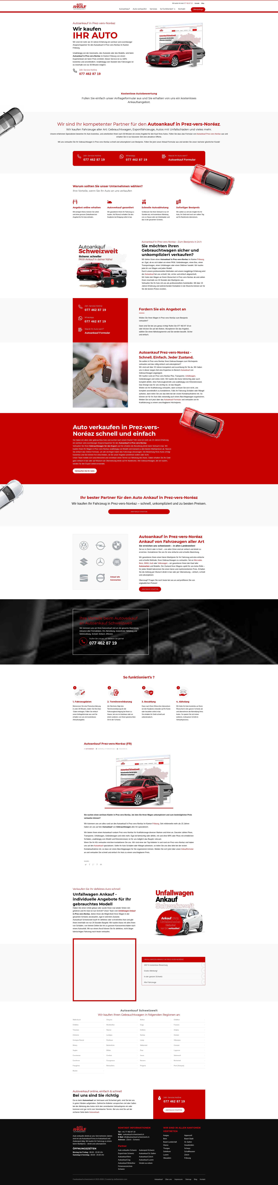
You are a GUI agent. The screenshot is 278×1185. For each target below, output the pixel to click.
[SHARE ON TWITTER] (85, 864)
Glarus (165, 1145)
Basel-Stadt (188, 1139)
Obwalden (167, 1158)
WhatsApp (130, 156)
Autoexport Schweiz (146, 1150)
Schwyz (187, 1148)
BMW (146, 563)
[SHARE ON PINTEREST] (97, 864)
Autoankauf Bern (124, 1157)
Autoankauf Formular (182, 159)
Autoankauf (149, 274)
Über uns (168, 1179)
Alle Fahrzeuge (150, 982)
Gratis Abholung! (150, 971)
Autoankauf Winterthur (126, 1163)
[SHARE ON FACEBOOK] (89, 864)
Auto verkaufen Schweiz (127, 1150)
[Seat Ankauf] (83, 578)
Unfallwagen (190, 376)
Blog (202, 3)
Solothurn (167, 1151)
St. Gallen (188, 1142)
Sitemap (188, 1179)
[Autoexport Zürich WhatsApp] (121, 156)
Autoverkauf (94, 1112)
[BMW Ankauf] (116, 545)
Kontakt (197, 3)
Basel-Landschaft (170, 1142)
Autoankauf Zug (124, 1160)
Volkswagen (162, 563)
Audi (151, 563)
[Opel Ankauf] (100, 545)
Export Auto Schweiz (126, 1153)
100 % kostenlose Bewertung (156, 965)
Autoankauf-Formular (172, 400)
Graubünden (189, 1145)
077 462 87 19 (188, 3)
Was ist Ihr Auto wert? (177, 156)
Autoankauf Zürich (146, 1157)
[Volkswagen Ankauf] (83, 545)
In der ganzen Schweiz (153, 977)
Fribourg (200, 259)
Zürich (186, 1155)
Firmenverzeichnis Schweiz (125, 1167)
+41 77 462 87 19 (128, 1132)
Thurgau (166, 1148)
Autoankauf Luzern (146, 1160)
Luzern (166, 1155)
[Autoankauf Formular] (164, 156)
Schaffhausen (189, 1151)
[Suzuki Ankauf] (83, 562)
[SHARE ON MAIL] (101, 864)
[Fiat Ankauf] (116, 562)
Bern (165, 1139)
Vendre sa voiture (145, 1163)
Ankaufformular (187, 849)
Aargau (166, 1135)
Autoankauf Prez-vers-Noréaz (209, 134)
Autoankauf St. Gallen (147, 1153)
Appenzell (188, 1135)
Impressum (179, 1179)
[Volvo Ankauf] (100, 578)
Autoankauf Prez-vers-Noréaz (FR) (108, 743)
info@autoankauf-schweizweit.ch (136, 1137)
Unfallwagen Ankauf (127, 911)
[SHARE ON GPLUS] (93, 864)
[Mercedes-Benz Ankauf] (100, 562)
